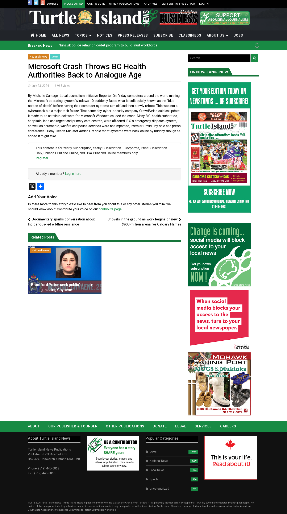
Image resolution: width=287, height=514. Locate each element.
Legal (180, 426)
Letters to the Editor (178, 3)
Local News (157, 470)
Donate (52, 3)
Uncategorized (159, 488)
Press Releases (133, 35)
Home (41, 35)
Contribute (96, 3)
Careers (228, 426)
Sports (154, 479)
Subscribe (163, 35)
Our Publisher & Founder (72, 426)
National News (38, 56)
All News (60, 35)
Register (42, 158)
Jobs (238, 35)
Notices (104, 35)
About (34, 426)
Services (203, 426)
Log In (203, 3)
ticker (55, 56)
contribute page (110, 209)
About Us (216, 35)
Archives (151, 3)
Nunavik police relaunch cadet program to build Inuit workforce (108, 45)
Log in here (73, 174)
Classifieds (190, 35)
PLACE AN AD (73, 3)
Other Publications (124, 3)
